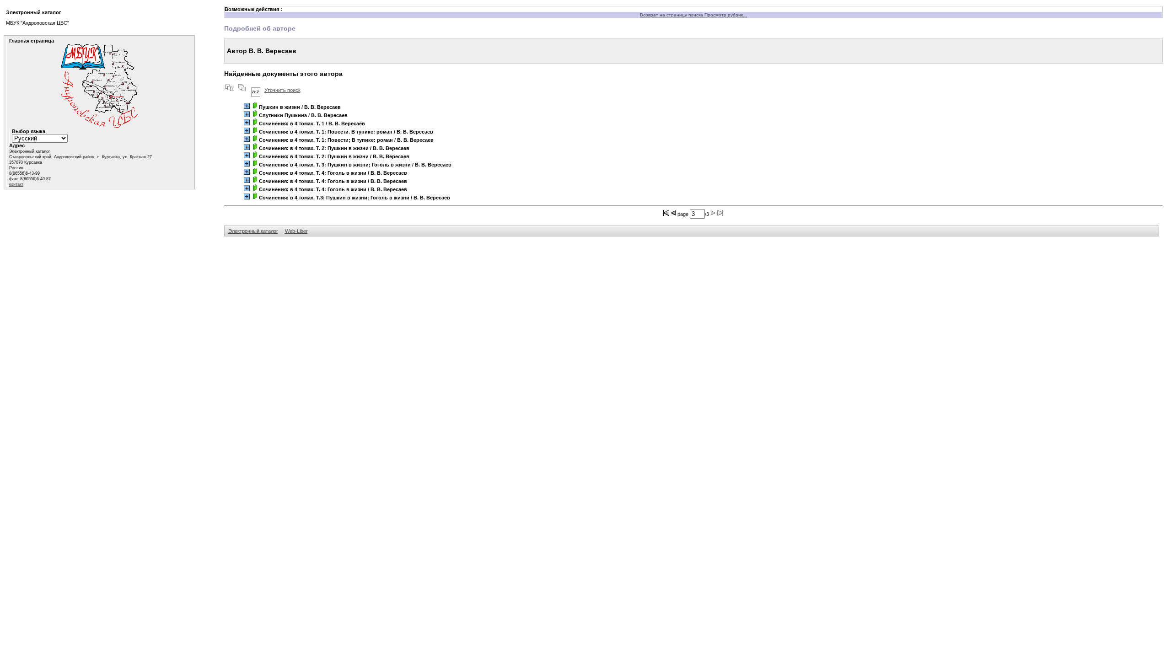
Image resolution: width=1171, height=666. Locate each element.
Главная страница (31, 40)
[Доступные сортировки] (256, 90)
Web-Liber (296, 231)
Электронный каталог (253, 231)
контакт (16, 184)
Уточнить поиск (282, 90)
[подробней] (247, 106)
